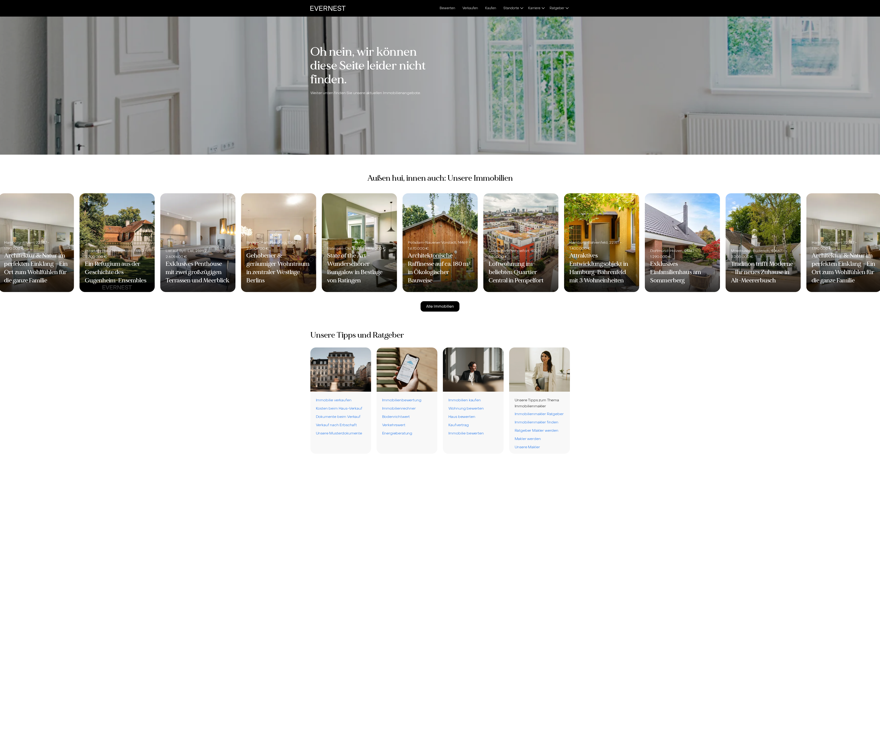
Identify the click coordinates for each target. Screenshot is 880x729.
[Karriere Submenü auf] (543, 8)
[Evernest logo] (328, 8)
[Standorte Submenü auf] (522, 8)
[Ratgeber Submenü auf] (567, 8)
